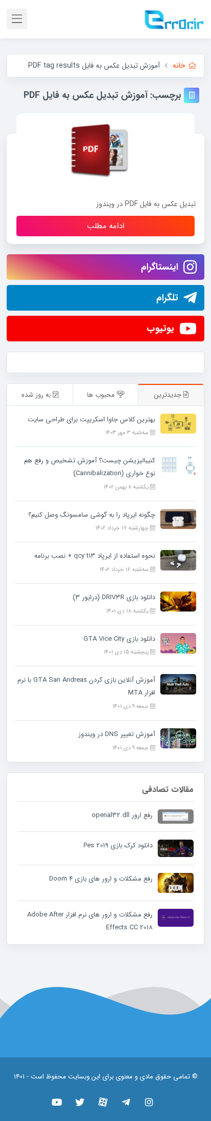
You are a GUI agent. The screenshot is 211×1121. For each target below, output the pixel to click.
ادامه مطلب (105, 226)
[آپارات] (103, 1102)
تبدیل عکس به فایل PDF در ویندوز (146, 204)
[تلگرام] (126, 1102)
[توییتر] (80, 1102)
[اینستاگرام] (149, 1102)
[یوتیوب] (57, 1102)
